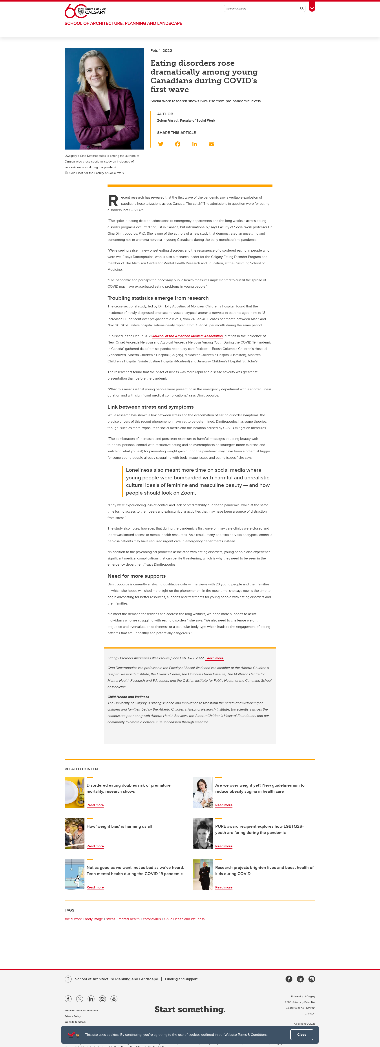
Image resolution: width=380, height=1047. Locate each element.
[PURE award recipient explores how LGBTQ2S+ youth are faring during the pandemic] (203, 833)
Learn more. (214, 658)
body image (94, 918)
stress (110, 918)
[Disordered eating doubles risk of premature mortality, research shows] (74, 792)
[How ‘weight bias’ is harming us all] (74, 833)
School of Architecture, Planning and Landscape (123, 23)
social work (73, 918)
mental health (129, 918)
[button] (163, 143)
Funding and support (181, 978)
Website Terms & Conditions (246, 1034)
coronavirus (152, 918)
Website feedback (75, 1022)
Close (301, 1034)
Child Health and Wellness (184, 918)
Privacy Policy (73, 1016)
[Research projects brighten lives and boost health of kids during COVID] (203, 874)
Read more (95, 805)
